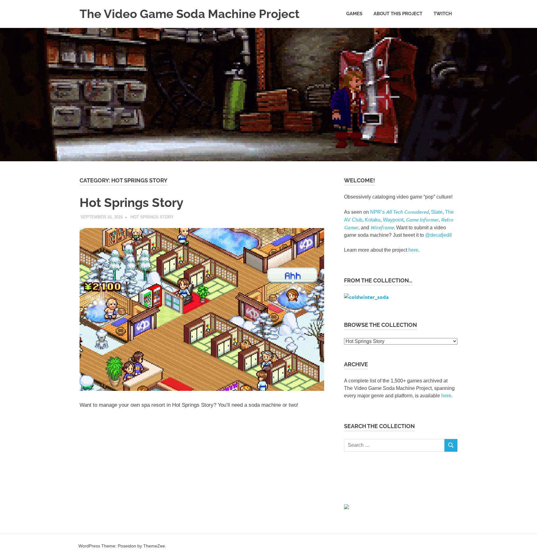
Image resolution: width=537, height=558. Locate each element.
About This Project (398, 13)
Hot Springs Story (131, 202)
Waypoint (393, 219)
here (413, 250)
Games (354, 13)
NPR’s (399, 212)
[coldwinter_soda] (366, 297)
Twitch (443, 13)
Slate (437, 212)
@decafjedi (437, 235)
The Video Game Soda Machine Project (190, 14)
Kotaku (372, 219)
